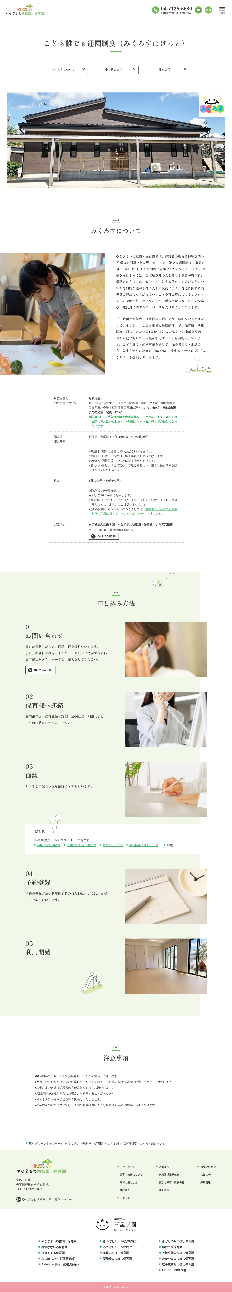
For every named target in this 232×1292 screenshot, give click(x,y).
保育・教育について (131, 1174)
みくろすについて (63, 69)
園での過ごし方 (129, 1182)
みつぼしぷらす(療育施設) (58, 1258)
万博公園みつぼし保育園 (178, 1253)
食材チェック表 (113, 845)
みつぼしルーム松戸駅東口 (120, 1241)
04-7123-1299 (66, 716)
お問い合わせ (208, 1166)
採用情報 (205, 1182)
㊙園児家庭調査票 (49, 845)
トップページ (127, 1166)
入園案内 (164, 1166)
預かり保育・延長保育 (171, 1182)
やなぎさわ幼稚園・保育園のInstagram (46, 1199)
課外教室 (164, 1190)
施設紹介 (125, 1190)
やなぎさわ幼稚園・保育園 (59, 1241)
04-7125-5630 (107, 536)
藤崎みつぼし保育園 (116, 1253)
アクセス (125, 1198)
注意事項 (164, 69)
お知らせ (205, 1174)
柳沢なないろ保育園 (55, 1247)
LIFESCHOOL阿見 (174, 1270)
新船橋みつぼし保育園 (117, 1258)
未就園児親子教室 (169, 1174)
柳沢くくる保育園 (53, 1253)
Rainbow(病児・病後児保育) (60, 1264)
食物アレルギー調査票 (81, 845)
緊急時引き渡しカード (143, 845)
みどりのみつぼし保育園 (178, 1241)
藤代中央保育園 (172, 1247)
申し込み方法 (114, 69)
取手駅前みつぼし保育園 (178, 1264)
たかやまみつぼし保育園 (178, 1258)
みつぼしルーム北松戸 (117, 1247)
